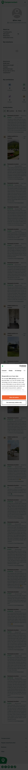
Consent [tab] (4, 370)
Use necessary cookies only (14, 402)
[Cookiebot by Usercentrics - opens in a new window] (19, 366)
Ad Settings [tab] (18, 370)
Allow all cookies (14, 397)
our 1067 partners (11, 378)
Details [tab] (11, 370)
